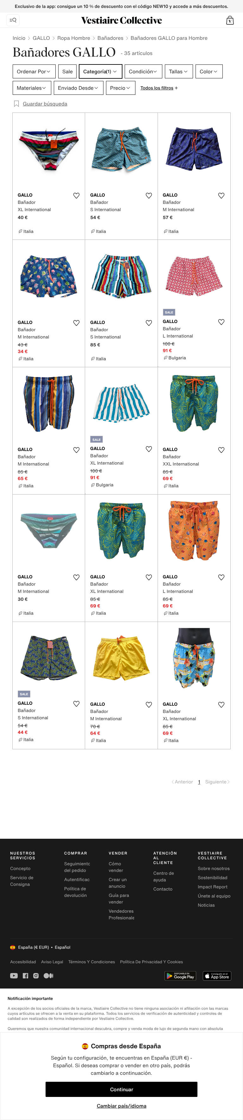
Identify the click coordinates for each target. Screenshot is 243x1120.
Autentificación (80, 879)
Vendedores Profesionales (123, 914)
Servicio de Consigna (22, 881)
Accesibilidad (23, 962)
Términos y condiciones (91, 962)
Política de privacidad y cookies (151, 962)
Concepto (20, 868)
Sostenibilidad (212, 877)
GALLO (41, 38)
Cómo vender (116, 867)
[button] (230, 20)
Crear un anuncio (118, 883)
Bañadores (110, 38)
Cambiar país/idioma (121, 1106)
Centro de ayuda (163, 876)
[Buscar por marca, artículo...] (13, 20)
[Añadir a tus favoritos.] (76, 195)
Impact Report (212, 887)
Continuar (121, 1089)
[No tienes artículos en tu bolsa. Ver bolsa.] (230, 20)
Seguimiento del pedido (77, 867)
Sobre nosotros (214, 868)
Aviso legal (52, 962)
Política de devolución (75, 892)
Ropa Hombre (73, 38)
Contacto (162, 889)
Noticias (206, 905)
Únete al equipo (214, 896)
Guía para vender (119, 898)
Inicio (19, 38)
